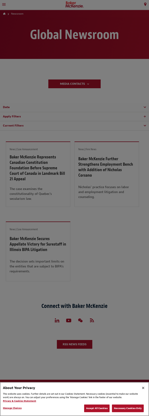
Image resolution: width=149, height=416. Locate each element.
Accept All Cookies (97, 408)
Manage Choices (12, 408)
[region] (74, 399)
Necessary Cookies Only (128, 408)
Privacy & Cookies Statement (19, 401)
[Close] (143, 388)
